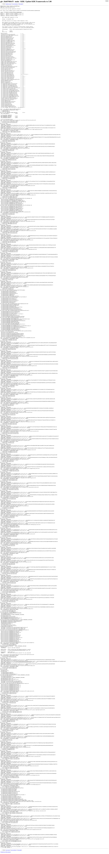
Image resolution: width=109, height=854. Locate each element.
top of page (8, 850)
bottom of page (8, 3)
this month (21, 3)
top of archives (15, 3)
